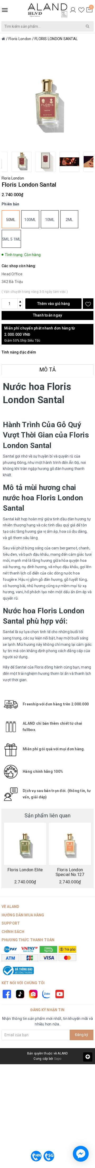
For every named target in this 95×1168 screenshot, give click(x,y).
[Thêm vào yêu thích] (88, 304)
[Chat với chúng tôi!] (81, 1154)
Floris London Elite (25, 870)
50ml (11, 220)
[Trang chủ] (3, 39)
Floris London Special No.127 (70, 872)
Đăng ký (81, 1035)
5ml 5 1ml (11, 239)
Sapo (57, 1059)
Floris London (13, 178)
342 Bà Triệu (12, 282)
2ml (69, 220)
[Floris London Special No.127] (70, 844)
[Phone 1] (36, 1156)
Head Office (12, 274)
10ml (50, 220)
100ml (30, 220)
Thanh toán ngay (47, 315)
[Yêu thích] (81, 10)
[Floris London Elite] (25, 844)
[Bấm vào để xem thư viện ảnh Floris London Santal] (47, 101)
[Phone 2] (49, 1156)
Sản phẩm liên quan (47, 815)
